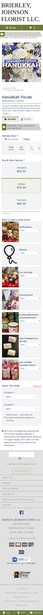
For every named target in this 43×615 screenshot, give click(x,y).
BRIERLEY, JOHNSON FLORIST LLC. (20, 12)
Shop (12, 28)
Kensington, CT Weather (16, 593)
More (5, 113)
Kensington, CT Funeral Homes (14, 584)
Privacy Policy (11, 601)
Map (22, 612)
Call (8, 612)
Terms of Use (21, 605)
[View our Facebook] (21, 513)
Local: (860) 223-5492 (21, 532)
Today (26, 139)
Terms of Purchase (29, 601)
